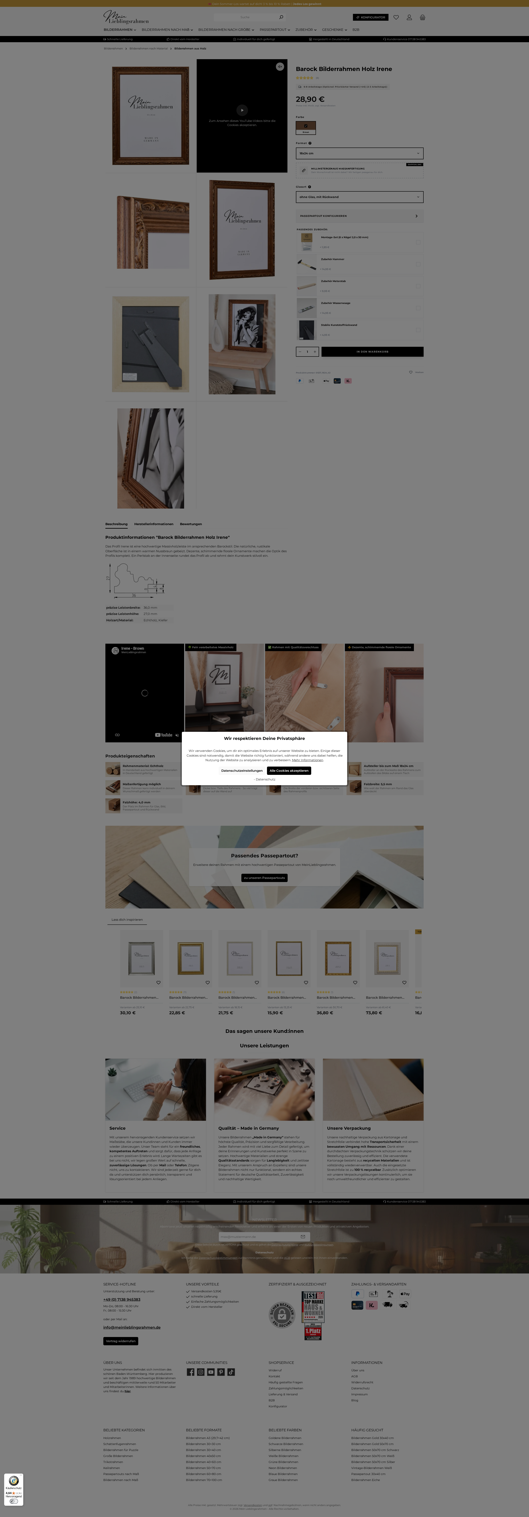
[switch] (14, 1501)
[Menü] (20, 1476)
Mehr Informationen (307, 760)
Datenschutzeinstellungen (242, 771)
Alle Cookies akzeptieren (289, 771)
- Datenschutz (264, 779)
